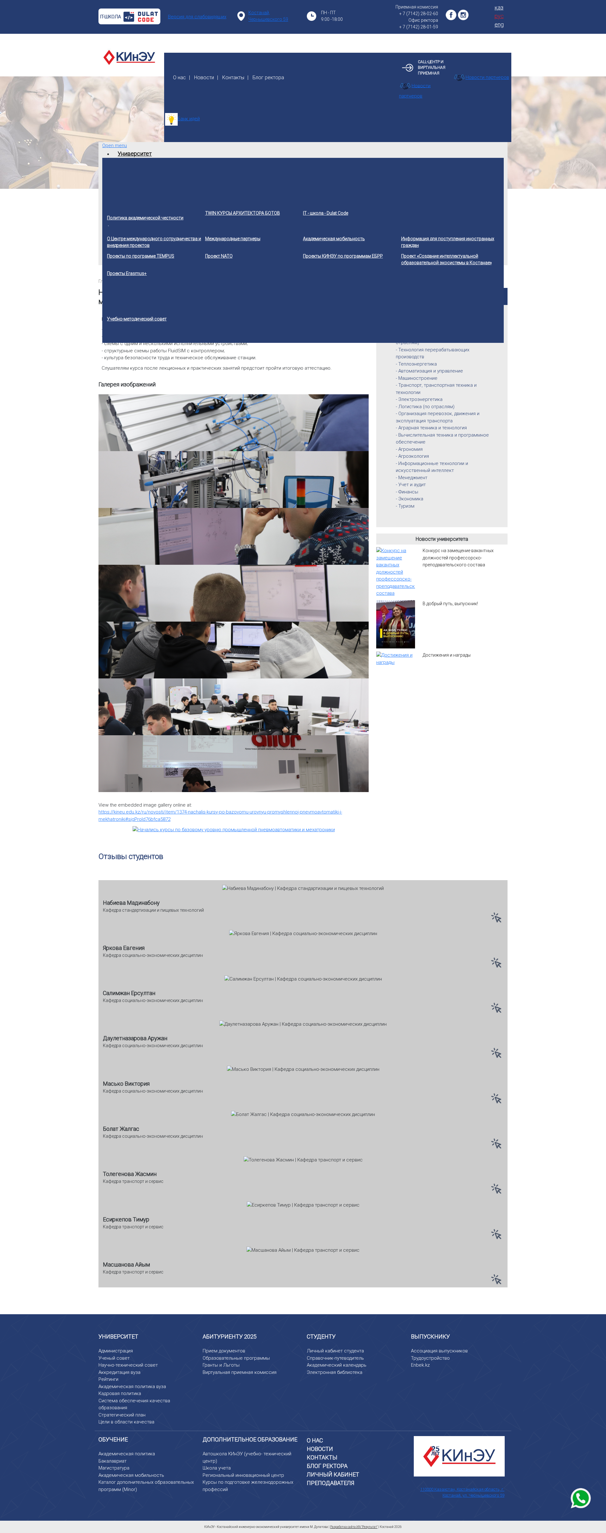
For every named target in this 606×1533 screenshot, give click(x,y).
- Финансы (407, 492)
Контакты (233, 78)
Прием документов (224, 1351)
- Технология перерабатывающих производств (432, 353)
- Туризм (405, 506)
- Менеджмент (411, 477)
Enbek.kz (420, 1365)
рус (499, 16)
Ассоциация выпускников (439, 1351)
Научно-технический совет (128, 1365)
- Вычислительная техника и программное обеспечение (442, 438)
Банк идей (189, 119)
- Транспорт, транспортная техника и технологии (436, 388)
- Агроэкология (412, 456)
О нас (179, 78)
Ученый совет (114, 1358)
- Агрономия (409, 449)
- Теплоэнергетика (416, 364)
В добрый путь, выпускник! (450, 603)
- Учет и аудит (411, 484)
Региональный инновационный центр (243, 1475)
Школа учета (217, 1468)
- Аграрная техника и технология (431, 428)
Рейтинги (108, 1379)
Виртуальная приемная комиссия (239, 1372)
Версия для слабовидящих (197, 17)
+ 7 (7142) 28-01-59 (418, 26)
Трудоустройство (430, 1358)
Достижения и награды (447, 655)
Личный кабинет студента (335, 1351)
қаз (499, 7)
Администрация (115, 1351)
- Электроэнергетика (419, 399)
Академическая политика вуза (132, 1386)
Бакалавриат (112, 1461)
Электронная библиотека (334, 1372)
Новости (204, 78)
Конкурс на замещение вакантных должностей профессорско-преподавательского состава (458, 557)
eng (499, 24)
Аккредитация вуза (119, 1372)
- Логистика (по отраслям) (425, 406)
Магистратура (113, 1468)
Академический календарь (336, 1365)
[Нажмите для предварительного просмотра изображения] (234, 829)
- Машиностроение (416, 378)
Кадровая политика (119, 1393)
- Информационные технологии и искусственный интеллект (432, 467)
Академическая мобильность (131, 1475)
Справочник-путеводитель (335, 1358)
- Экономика (409, 499)
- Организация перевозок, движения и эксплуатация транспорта (437, 417)
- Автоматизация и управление (429, 371)
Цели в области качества (126, 1422)
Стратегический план (122, 1415)
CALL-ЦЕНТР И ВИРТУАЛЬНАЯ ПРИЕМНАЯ (431, 67)
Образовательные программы (236, 1358)
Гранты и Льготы (221, 1365)
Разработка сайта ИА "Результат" (353, 1527)
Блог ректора (268, 78)
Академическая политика (126, 1454)
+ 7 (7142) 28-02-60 (418, 13)
